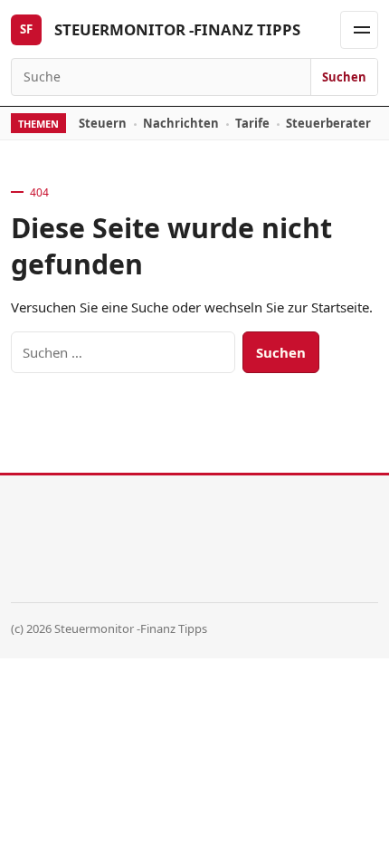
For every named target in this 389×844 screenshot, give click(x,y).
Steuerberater (328, 123)
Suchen (344, 77)
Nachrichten (181, 123)
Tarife (252, 123)
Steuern (103, 123)
